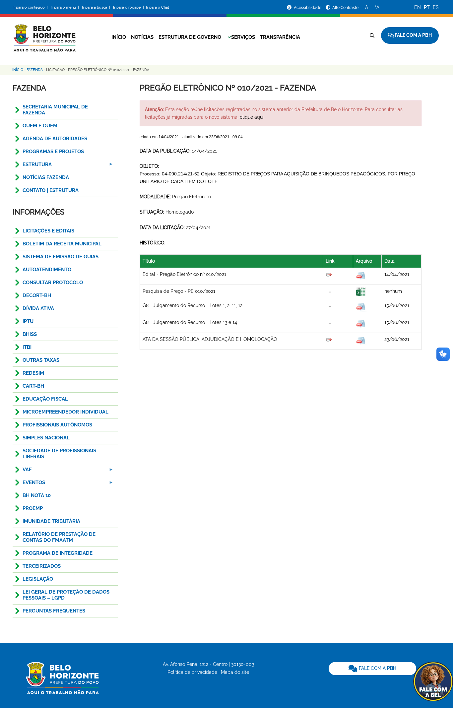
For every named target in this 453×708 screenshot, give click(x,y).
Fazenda (35, 70)
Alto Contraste (345, 7)
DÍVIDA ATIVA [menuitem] (38, 308)
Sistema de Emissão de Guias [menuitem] (60, 257)
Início (118, 37)
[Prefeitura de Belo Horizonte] (44, 34)
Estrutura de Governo (190, 37)
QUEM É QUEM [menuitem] (40, 126)
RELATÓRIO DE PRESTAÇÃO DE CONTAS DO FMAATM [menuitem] (59, 537)
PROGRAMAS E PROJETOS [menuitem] (53, 152)
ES (436, 7)
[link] (372, 668)
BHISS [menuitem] (30, 334)
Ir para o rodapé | (129, 7)
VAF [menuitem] (22, 471)
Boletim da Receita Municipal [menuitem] (62, 244)
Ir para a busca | (96, 7)
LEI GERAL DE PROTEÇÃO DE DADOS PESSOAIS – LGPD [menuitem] (66, 595)
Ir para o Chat (157, 7)
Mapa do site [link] (235, 672)
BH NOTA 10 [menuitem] (37, 495)
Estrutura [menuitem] (32, 166)
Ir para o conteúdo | (31, 7)
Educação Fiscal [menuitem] (45, 399)
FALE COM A (376, 668)
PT (427, 7)
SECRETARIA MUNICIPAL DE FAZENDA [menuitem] (55, 110)
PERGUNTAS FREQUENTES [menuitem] (54, 611)
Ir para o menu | (65, 7)
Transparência (280, 37)
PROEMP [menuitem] (33, 508)
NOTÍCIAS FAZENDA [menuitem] (46, 177)
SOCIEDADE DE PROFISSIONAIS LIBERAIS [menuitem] (59, 454)
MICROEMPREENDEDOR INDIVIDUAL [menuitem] (65, 412)
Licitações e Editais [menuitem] (48, 231)
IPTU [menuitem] (28, 321)
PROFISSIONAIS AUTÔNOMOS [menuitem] (57, 425)
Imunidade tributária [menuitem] (51, 521)
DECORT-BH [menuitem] (37, 295)
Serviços (243, 37)
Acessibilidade (308, 7)
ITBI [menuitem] (27, 347)
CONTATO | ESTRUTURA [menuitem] (51, 190)
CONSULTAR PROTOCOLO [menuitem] (53, 283)
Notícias (142, 37)
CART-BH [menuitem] (33, 386)
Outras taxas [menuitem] (41, 360)
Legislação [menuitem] (38, 579)
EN (417, 7)
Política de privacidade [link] (192, 672)
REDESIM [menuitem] (33, 373)
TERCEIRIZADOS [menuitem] (42, 566)
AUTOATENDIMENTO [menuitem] (47, 270)
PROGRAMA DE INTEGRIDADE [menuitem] (58, 553)
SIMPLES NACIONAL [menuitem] (46, 438)
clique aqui (252, 117)
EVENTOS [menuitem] (29, 484)
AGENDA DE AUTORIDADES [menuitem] (55, 139)
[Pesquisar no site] (372, 35)
